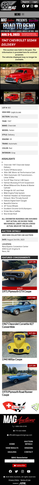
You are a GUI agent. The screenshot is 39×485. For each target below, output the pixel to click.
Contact (28, 452)
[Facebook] (24, 6)
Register (25, 2)
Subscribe (19, 465)
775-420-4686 (19, 431)
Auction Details (28, 442)
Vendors (28, 448)
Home (12, 444)
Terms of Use (25, 480)
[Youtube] (36, 6)
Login (35, 2)
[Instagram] (32, 6)
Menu (20, 14)
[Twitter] (28, 6)
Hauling (12, 452)
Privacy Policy (14, 480)
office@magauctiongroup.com (19, 435)
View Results (12, 448)
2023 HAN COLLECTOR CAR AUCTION (17, 235)
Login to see (16, 112)
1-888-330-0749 (19, 426)
